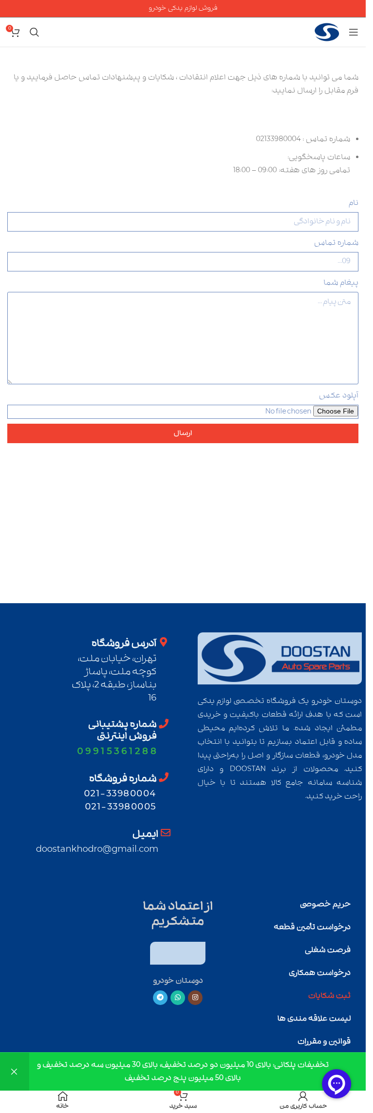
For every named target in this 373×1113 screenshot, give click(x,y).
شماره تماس (336, 243)
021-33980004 (120, 793)
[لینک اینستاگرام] (195, 997)
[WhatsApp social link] (177, 997)
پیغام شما (340, 282)
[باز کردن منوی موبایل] (353, 32)
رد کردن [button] (14, 1072)
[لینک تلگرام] (160, 997)
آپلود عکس (338, 395)
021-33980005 (120, 806)
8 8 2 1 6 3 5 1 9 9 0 (116, 751)
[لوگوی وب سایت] (327, 32)
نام (353, 203)
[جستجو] (34, 32)
